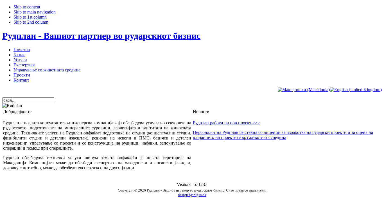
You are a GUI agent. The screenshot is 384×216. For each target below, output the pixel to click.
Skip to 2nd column (30, 22)
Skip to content (26, 6)
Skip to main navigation (34, 12)
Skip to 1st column (30, 17)
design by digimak (192, 195)
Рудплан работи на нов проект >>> (226, 122)
